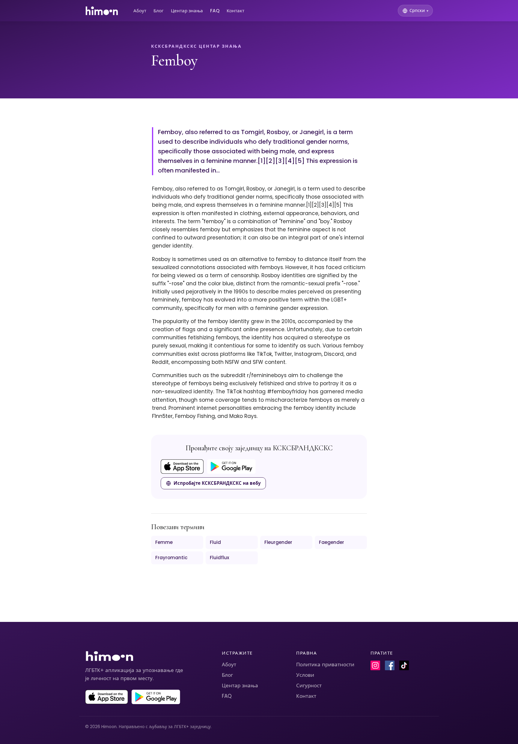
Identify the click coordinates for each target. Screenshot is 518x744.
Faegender (331, 542)
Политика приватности (325, 664)
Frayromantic (171, 557)
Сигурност (309, 685)
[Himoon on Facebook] (389, 665)
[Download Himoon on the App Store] (182, 466)
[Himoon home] (101, 11)
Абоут (139, 11)
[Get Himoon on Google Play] (231, 466)
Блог (158, 11)
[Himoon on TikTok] (404, 665)
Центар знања (187, 11)
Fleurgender (278, 542)
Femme (164, 542)
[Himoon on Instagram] (375, 665)
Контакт (235, 11)
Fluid (215, 542)
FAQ (214, 11)
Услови (305, 675)
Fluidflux (219, 557)
